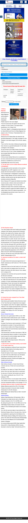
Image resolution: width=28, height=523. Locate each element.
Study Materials (5, 69)
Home (3, 67)
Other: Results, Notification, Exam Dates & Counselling (14, 59)
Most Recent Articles (7, 72)
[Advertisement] (14, 212)
